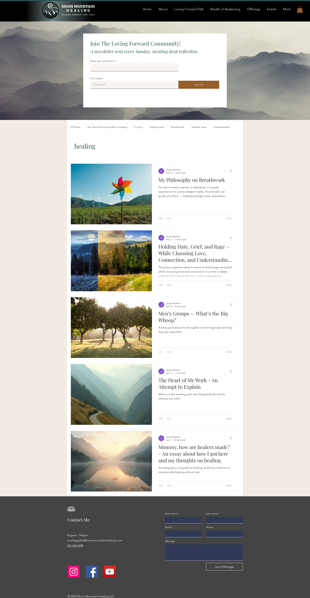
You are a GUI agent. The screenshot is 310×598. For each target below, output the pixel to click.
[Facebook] (92, 572)
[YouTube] (110, 572)
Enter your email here (102, 61)
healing (138, 127)
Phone (209, 527)
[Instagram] (73, 572)
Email (169, 527)
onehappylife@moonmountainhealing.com (94, 540)
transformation (222, 127)
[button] (300, 9)
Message (170, 541)
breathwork (177, 127)
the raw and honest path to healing (107, 127)
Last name (212, 513)
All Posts (75, 127)
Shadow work (198, 127)
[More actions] (232, 171)
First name (96, 78)
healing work (157, 127)
